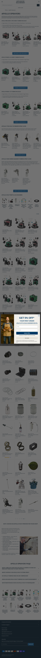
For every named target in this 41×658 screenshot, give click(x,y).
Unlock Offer (27, 333)
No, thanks (27, 338)
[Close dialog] (39, 315)
